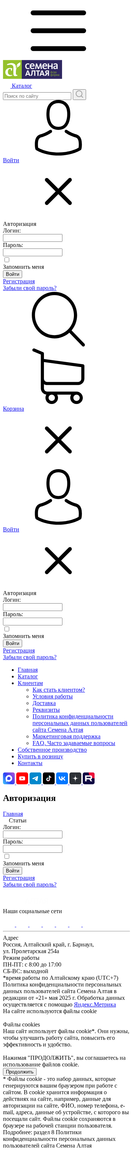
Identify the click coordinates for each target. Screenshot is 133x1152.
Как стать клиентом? (59, 690)
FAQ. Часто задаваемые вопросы (74, 743)
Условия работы (53, 696)
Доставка (44, 703)
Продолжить (20, 1072)
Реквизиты (46, 710)
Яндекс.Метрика (95, 1004)
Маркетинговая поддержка (66, 736)
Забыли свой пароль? (30, 288)
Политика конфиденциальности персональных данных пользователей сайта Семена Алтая (80, 723)
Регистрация (19, 281)
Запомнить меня (23, 267)
